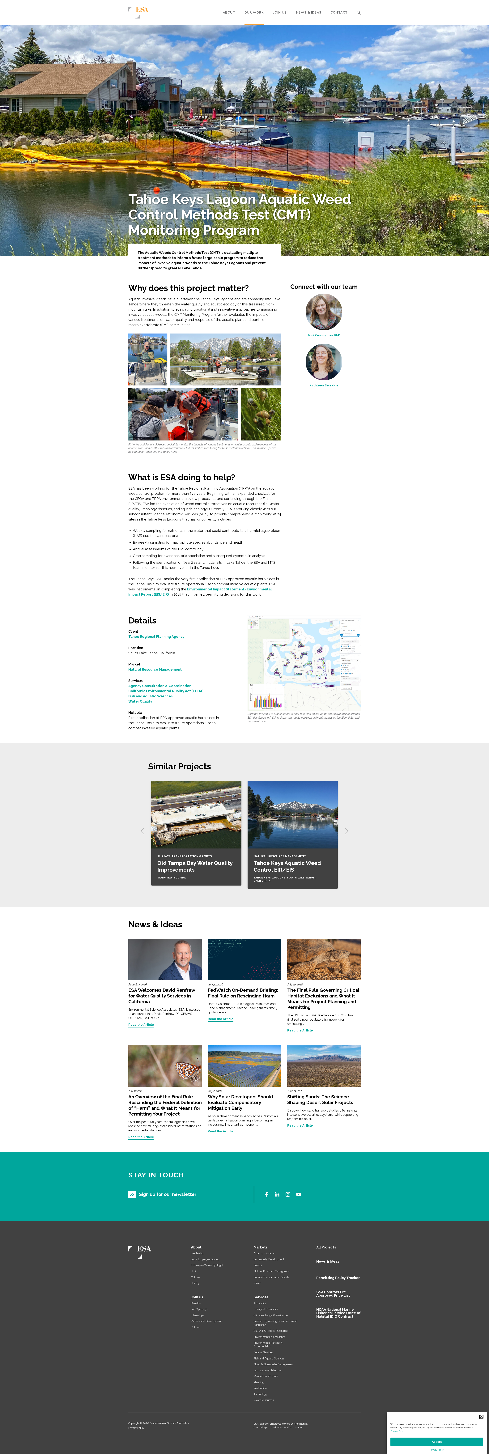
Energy (258, 1265)
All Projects (326, 1247)
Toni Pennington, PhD (324, 335)
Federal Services (263, 1352)
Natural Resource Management (155, 669)
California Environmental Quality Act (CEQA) (165, 691)
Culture (195, 1277)
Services (261, 1297)
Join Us (280, 12)
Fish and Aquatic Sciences (150, 696)
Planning (259, 1382)
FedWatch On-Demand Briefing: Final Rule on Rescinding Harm (243, 993)
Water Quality (140, 701)
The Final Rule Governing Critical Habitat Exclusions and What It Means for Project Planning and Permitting (323, 998)
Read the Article (141, 1025)
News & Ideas (308, 12)
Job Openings (199, 1309)
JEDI (193, 1271)
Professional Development (206, 1321)
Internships (197, 1315)
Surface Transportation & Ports (271, 1277)
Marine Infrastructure (266, 1376)
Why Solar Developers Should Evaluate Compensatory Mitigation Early (240, 1102)
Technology (260, 1394)
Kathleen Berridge (323, 385)
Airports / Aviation (264, 1253)
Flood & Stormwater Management (273, 1364)
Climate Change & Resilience (271, 1315)
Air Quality (260, 1303)
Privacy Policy (397, 1431)
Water (257, 1283)
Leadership (197, 1253)
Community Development (269, 1259)
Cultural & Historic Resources (271, 1330)
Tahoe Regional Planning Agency (156, 637)
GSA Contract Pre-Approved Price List (333, 1293)
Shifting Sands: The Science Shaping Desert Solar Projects (320, 1099)
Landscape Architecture (267, 1370)
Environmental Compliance (269, 1336)
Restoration (260, 1388)
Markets (260, 1247)
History (195, 1283)
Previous (142, 831)
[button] (481, 1417)
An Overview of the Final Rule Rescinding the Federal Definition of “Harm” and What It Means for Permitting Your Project (165, 1105)
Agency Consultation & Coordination (159, 686)
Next (346, 831)
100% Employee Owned (205, 1259)
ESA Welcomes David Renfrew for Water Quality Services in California (161, 995)
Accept (437, 1442)
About (229, 12)
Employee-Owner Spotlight (207, 1265)
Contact (339, 12)
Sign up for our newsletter (167, 1194)
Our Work (254, 12)
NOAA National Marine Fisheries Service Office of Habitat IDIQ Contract (338, 1312)
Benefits (196, 1303)
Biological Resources (266, 1309)
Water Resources (264, 1400)
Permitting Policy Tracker (338, 1278)
